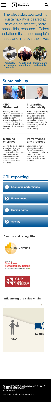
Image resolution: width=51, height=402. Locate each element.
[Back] (5, 305)
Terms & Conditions (9, 390)
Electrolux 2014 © (10, 394)
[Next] (41, 305)
